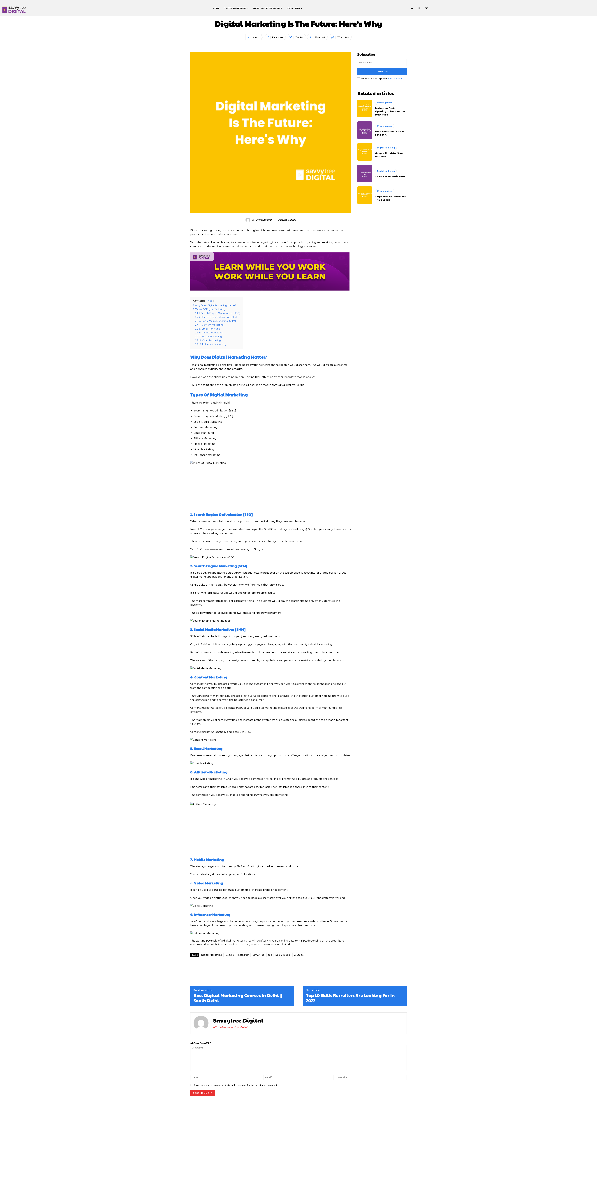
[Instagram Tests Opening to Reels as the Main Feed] (364, 108)
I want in (382, 71)
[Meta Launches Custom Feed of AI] (364, 130)
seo (270, 955)
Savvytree (258, 955)
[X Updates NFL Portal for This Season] (364, 195)
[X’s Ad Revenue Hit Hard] (364, 173)
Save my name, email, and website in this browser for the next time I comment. (236, 1085)
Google (230, 955)
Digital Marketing (211, 955)
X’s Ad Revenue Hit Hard (390, 176)
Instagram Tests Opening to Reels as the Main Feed (390, 111)
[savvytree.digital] (248, 220)
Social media (282, 955)
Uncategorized (384, 103)
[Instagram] (419, 8)
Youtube (299, 955)
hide (210, 301)
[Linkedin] (412, 8)
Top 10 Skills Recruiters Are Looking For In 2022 (350, 998)
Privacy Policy (394, 78)
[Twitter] (426, 8)
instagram (243, 955)
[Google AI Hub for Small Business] (364, 152)
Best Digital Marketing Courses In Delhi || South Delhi (237, 998)
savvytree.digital (261, 220)
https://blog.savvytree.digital (230, 1027)
